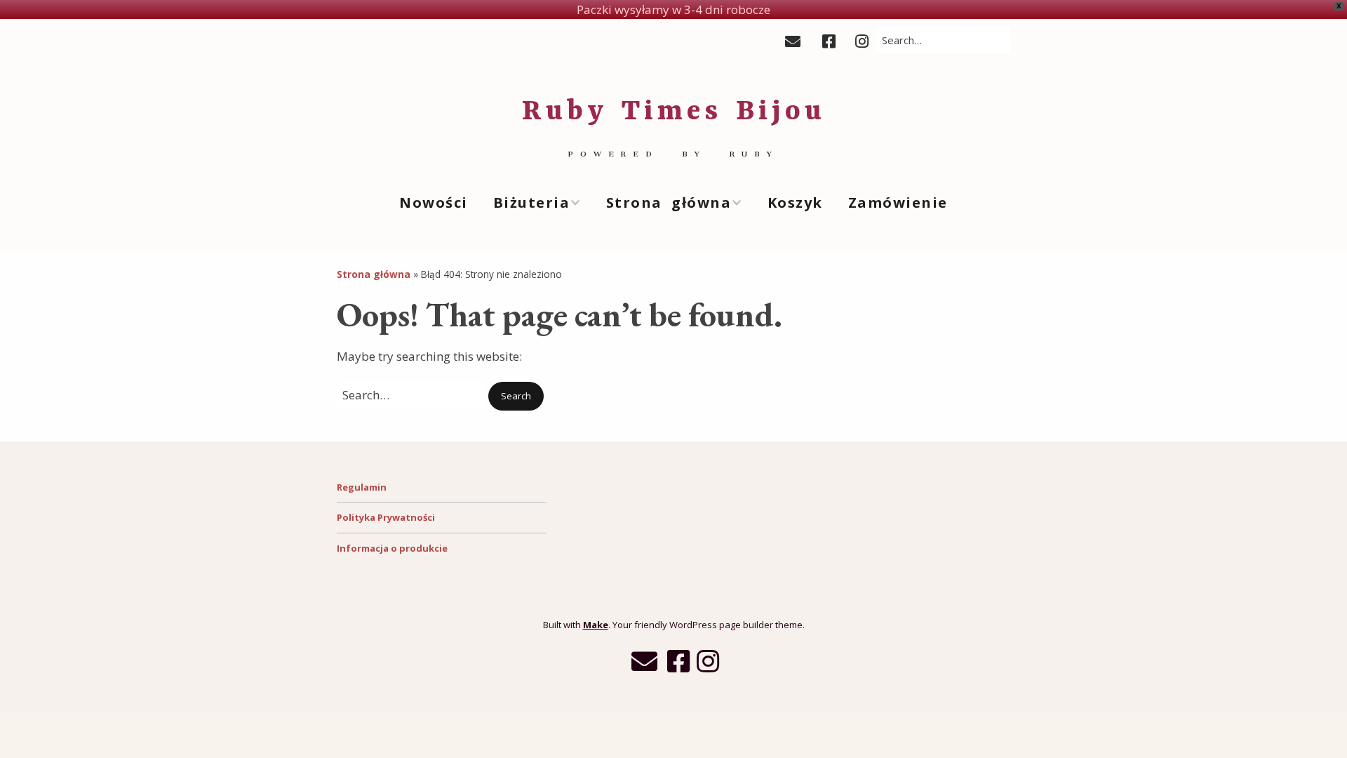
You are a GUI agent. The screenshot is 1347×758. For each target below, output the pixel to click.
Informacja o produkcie (392, 548)
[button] (516, 396)
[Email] (797, 41)
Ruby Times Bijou (674, 112)
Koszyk (795, 202)
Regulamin (362, 487)
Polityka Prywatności (386, 517)
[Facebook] (829, 41)
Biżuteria (531, 202)
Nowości (433, 202)
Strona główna (669, 202)
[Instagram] (862, 41)
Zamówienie (898, 202)
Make (595, 624)
